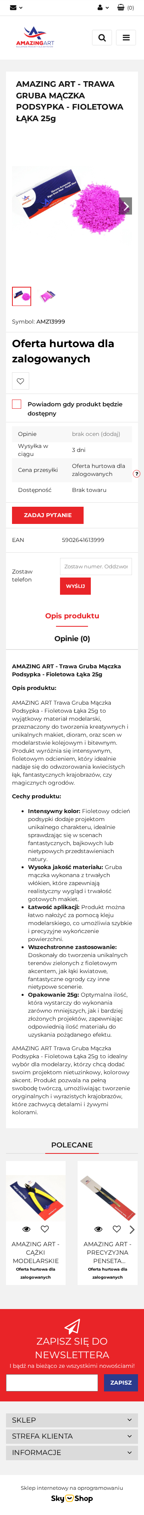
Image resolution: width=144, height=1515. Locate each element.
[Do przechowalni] (20, 381)
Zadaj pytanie (48, 515)
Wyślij (75, 586)
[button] (125, 8)
